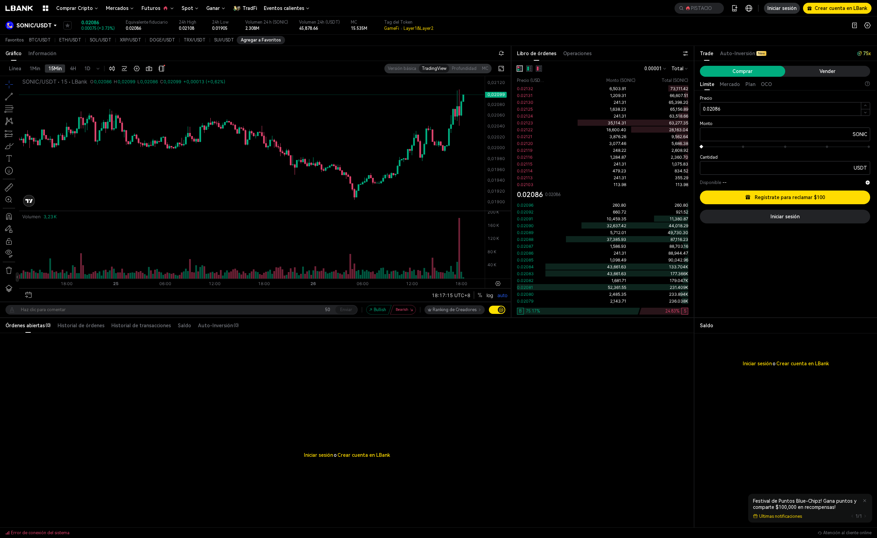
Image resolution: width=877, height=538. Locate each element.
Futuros (150, 8)
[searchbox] (698, 8)
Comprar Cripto (74, 8)
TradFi (250, 8)
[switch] (497, 310)
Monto (706, 123)
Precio (706, 98)
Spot (187, 8)
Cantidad (709, 157)
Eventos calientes (284, 8)
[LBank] (19, 8)
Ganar (213, 8)
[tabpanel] (602, 189)
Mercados (117, 8)
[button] (699, 8)
